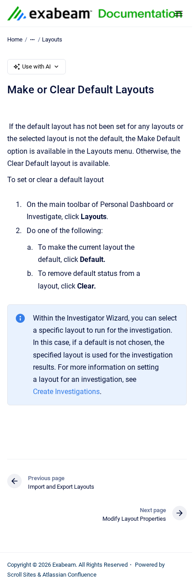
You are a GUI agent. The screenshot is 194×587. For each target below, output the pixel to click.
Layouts (52, 39)
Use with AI (36, 66)
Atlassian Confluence (69, 574)
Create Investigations (66, 391)
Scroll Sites (21, 574)
